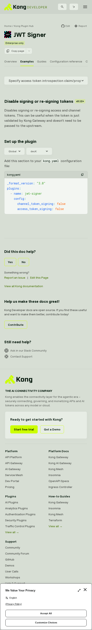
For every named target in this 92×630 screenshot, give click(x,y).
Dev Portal (12, 481)
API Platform (13, 457)
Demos (9, 565)
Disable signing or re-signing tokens (44, 101)
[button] (82, 174)
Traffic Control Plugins (20, 526)
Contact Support (21, 356)
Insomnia (55, 475)
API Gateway (13, 463)
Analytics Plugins (16, 508)
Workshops (12, 577)
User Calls (11, 571)
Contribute (16, 325)
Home (8, 26)
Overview (10, 61)
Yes (10, 262)
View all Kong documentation (23, 286)
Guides (41, 61)
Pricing (9, 487)
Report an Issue (14, 278)
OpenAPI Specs (59, 481)
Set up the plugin (20, 141)
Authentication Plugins (20, 514)
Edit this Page (39, 278)
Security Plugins (16, 520)
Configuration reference (66, 61)
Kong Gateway (58, 457)
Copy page (17, 50)
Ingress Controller (60, 487)
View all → (12, 532)
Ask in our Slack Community (28, 350)
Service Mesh (14, 475)
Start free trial (24, 429)
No (23, 262)
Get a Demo (52, 429)
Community (12, 547)
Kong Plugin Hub (24, 26)
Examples (27, 61)
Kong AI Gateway (60, 463)
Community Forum (17, 553)
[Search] (62, 6)
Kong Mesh (56, 469)
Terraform (55, 520)
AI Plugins (11, 502)
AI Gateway (13, 469)
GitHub (9, 559)
